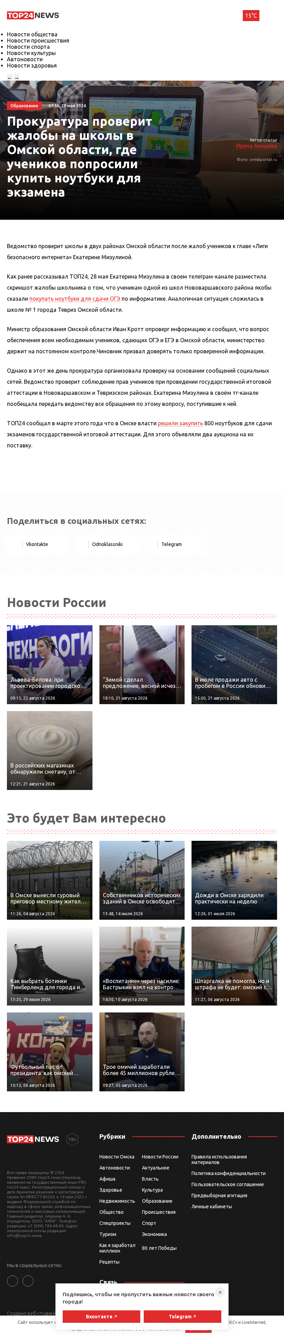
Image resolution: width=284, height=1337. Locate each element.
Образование (157, 1201)
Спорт (149, 1223)
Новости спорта (28, 47)
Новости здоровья (32, 65)
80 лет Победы (159, 1248)
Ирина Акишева (256, 146)
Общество (111, 1212)
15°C (251, 15)
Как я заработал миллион (117, 1248)
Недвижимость (117, 1201)
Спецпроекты (115, 1223)
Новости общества (32, 34)
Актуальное (155, 1168)
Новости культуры (31, 53)
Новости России (160, 1156)
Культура (152, 1190)
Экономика (154, 1234)
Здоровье (110, 1190)
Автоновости (25, 59)
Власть (150, 1179)
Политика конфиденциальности (229, 1173)
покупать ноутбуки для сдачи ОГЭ (74, 298)
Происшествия (159, 1212)
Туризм (107, 1234)
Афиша (107, 1179)
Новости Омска (116, 1156)
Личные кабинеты (212, 1206)
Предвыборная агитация (219, 1195)
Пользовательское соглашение (228, 1184)
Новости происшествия (38, 40)
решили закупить (180, 423)
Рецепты (109, 1262)
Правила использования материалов (219, 1159)
